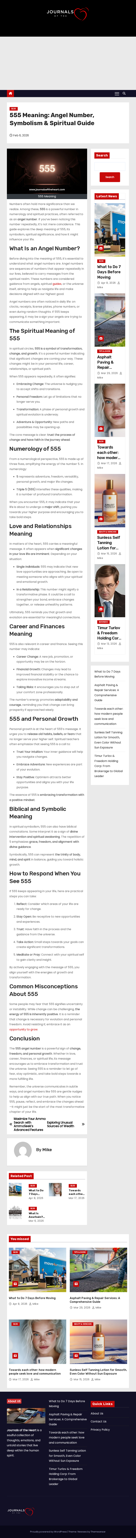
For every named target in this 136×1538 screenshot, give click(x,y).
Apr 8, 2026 (36, 1198)
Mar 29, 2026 (110, 373)
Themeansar (98, 1531)
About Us (97, 1413)
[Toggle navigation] (117, 93)
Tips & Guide (104, 351)
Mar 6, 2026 (36, 1221)
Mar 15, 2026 (109, 553)
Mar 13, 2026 (109, 644)
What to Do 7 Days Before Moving (109, 272)
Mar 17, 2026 (77, 1198)
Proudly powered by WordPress (48, 1531)
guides (57, 284)
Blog (13, 108)
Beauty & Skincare (107, 532)
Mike (47, 1149)
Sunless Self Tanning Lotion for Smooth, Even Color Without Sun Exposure (67, 1456)
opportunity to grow (23, 1029)
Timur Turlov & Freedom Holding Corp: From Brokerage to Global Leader (108, 766)
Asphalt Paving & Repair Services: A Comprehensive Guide (68, 1419)
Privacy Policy (100, 1430)
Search (102, 155)
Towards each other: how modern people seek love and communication (66, 1437)
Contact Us (98, 1421)
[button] (125, 93)
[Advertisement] (68, 63)
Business (103, 622)
